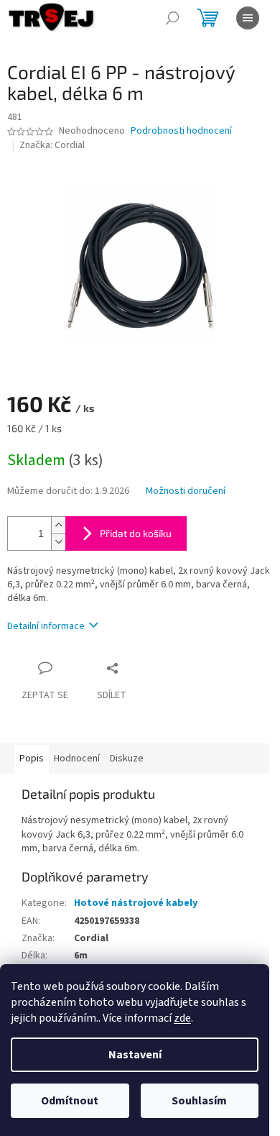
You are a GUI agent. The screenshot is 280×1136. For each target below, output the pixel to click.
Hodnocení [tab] (77, 758)
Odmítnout (69, 1101)
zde (182, 1018)
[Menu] (247, 18)
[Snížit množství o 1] (58, 541)
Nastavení (135, 1055)
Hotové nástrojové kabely (135, 903)
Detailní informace (46, 626)
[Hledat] (172, 18)
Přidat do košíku (136, 533)
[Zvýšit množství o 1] (58, 525)
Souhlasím (199, 1101)
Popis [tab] (31, 758)
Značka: (52, 145)
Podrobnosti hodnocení (181, 131)
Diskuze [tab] (127, 758)
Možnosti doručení (185, 491)
